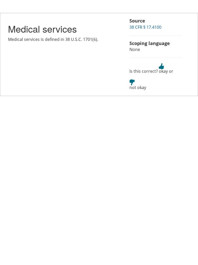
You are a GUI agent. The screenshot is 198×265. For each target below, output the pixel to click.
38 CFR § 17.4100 (145, 27)
